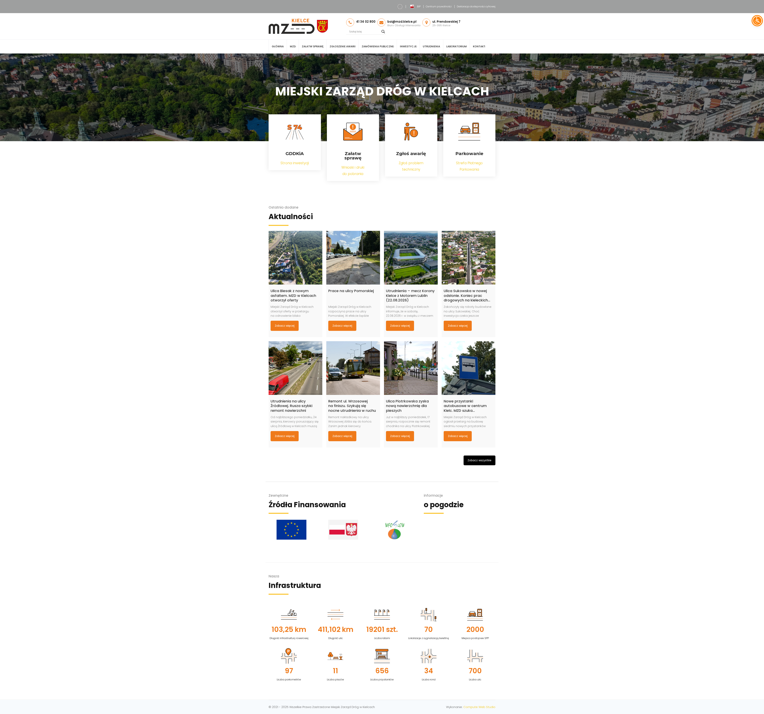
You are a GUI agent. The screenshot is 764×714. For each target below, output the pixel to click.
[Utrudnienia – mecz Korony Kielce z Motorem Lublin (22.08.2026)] (411, 258)
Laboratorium (456, 46)
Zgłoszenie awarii (343, 46)
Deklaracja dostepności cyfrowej (476, 6)
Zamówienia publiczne (378, 46)
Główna (278, 46)
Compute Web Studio (479, 707)
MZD (293, 46)
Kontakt (479, 46)
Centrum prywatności (439, 6)
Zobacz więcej (284, 326)
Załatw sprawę (313, 46)
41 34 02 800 (365, 21)
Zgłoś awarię (411, 153)
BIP (419, 6)
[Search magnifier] (383, 31)
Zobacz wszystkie (479, 460)
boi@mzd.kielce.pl (401, 21)
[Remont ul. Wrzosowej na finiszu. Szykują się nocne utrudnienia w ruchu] (353, 368)
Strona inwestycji (295, 163)
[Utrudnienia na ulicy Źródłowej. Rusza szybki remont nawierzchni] (295, 368)
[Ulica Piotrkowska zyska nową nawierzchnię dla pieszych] (411, 368)
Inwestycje (408, 46)
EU (400, 6)
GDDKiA (295, 153)
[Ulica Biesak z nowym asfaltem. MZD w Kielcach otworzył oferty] (295, 258)
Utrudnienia (431, 46)
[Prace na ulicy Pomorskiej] (353, 258)
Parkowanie (469, 153)
